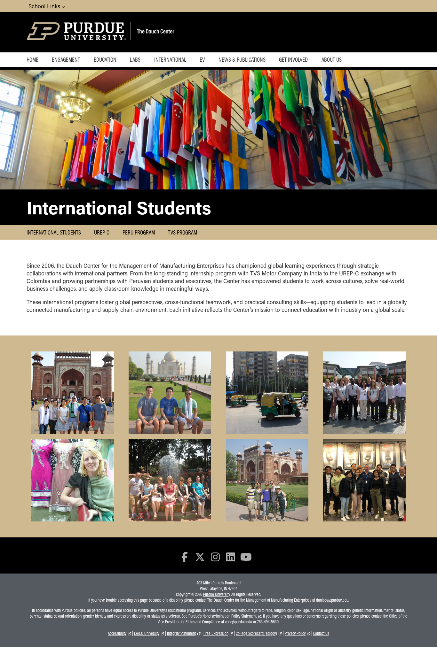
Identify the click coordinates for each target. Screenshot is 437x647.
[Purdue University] (77, 32)
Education (105, 59)
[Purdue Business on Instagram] (215, 556)
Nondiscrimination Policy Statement (230, 616)
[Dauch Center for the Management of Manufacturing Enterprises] (170, 32)
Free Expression (215, 633)
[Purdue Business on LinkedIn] (230, 556)
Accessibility (117, 633)
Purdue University (216, 594)
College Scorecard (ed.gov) (256, 633)
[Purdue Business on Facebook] (185, 556)
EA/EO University (146, 633)
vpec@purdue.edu (238, 622)
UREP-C (101, 232)
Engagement (66, 59)
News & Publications (242, 59)
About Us (332, 59)
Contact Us (321, 633)
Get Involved (293, 59)
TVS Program (182, 232)
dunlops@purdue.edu (332, 600)
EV (202, 59)
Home (32, 59)
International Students (54, 232)
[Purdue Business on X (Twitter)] (200, 556)
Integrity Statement (181, 633)
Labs (135, 59)
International (170, 59)
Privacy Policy (295, 633)
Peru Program (139, 232)
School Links (45, 6)
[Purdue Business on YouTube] (246, 556)
